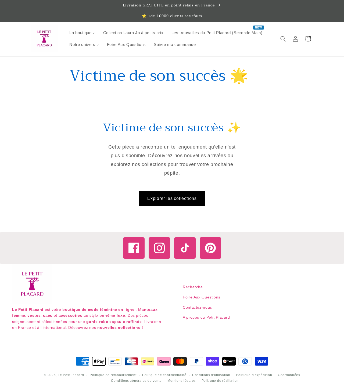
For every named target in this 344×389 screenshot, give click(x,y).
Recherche (193, 287)
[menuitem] (82, 33)
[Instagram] (159, 248)
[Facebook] (134, 248)
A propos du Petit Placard (206, 317)
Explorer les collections (172, 198)
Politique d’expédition (254, 375)
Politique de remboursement (113, 375)
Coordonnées (289, 375)
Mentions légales (181, 380)
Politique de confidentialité (164, 375)
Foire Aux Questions (201, 297)
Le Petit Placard (71, 375)
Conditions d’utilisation (211, 375)
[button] (283, 39)
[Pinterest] (210, 248)
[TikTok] (185, 248)
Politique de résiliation (220, 380)
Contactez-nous (197, 307)
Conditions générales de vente (136, 380)
